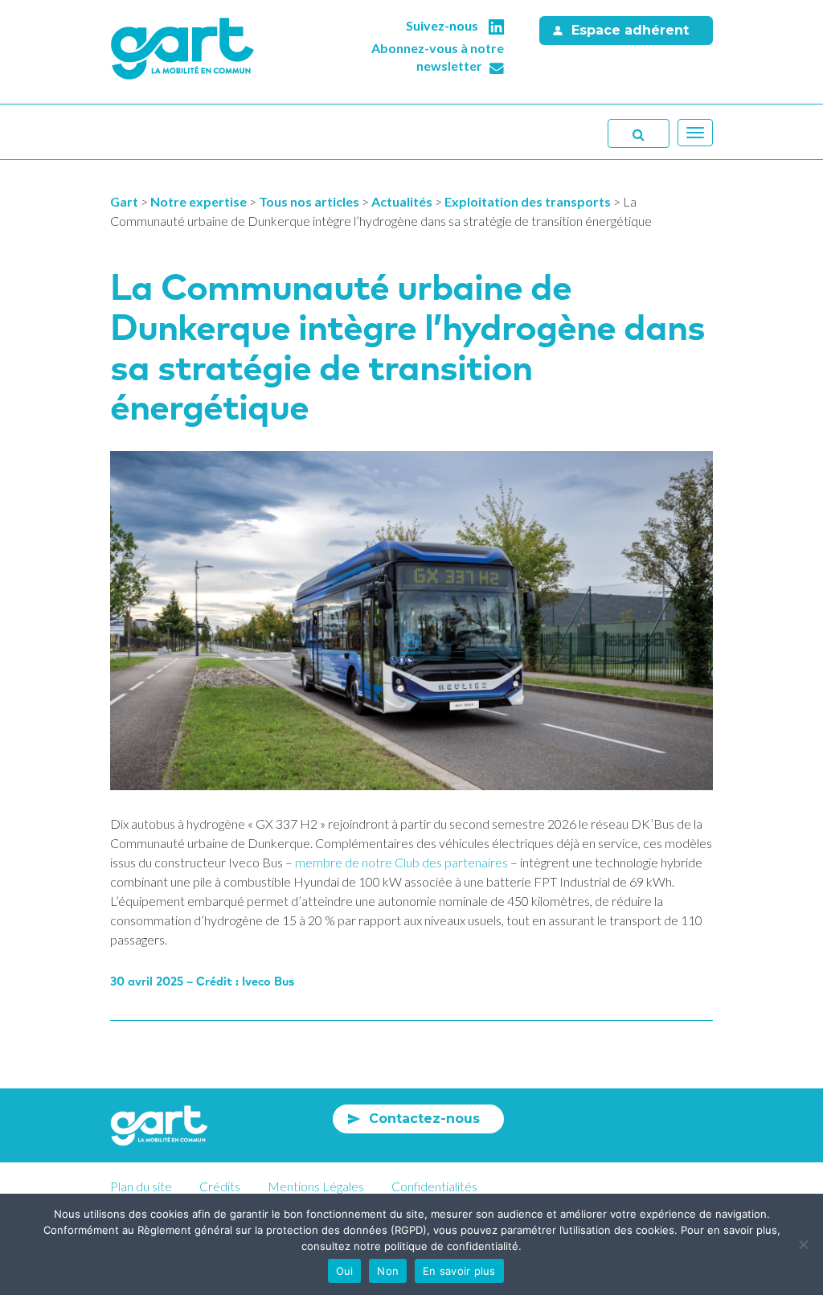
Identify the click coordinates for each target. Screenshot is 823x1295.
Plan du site (141, 1186)
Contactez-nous (424, 1118)
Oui (345, 1270)
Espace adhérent (630, 30)
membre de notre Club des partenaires (401, 862)
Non (388, 1270)
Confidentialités (434, 1186)
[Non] (803, 1244)
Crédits (219, 1186)
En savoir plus (459, 1270)
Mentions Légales (316, 1186)
